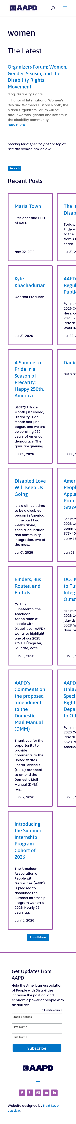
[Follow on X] (30, 1093)
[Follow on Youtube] (46, 1093)
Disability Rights (30, 94)
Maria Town (28, 206)
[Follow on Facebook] (22, 1093)
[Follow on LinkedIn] (54, 1093)
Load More (38, 937)
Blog (11, 94)
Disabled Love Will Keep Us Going (30, 487)
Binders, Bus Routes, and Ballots (28, 585)
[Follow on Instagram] (38, 1093)
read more (16, 124)
